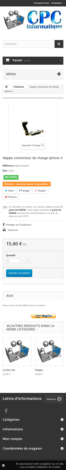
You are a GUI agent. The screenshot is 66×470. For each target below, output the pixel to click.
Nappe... (40, 369)
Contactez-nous (41, 3)
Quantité (10, 255)
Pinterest (12, 197)
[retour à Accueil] (6, 87)
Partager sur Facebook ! (19, 224)
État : (5, 170)
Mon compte (12, 439)
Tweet (10, 190)
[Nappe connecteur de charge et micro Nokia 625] (49, 351)
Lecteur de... (10, 369)
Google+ (41, 190)
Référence (8, 165)
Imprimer (13, 230)
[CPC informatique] (33, 20)
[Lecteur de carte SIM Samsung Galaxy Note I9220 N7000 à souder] (17, 351)
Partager (25, 190)
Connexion (56, 3)
